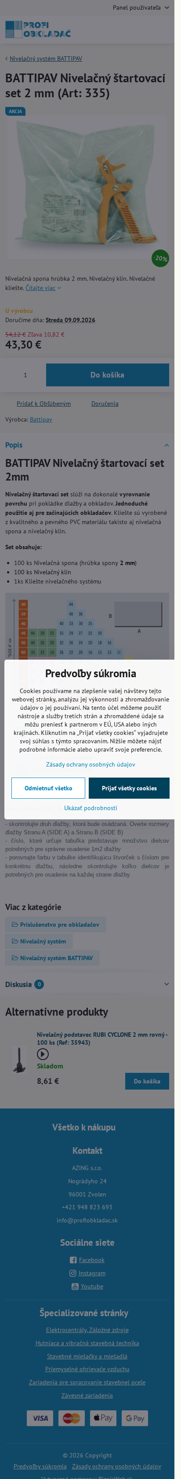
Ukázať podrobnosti (90, 808)
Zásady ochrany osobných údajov (90, 764)
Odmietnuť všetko (48, 788)
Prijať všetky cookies (129, 788)
